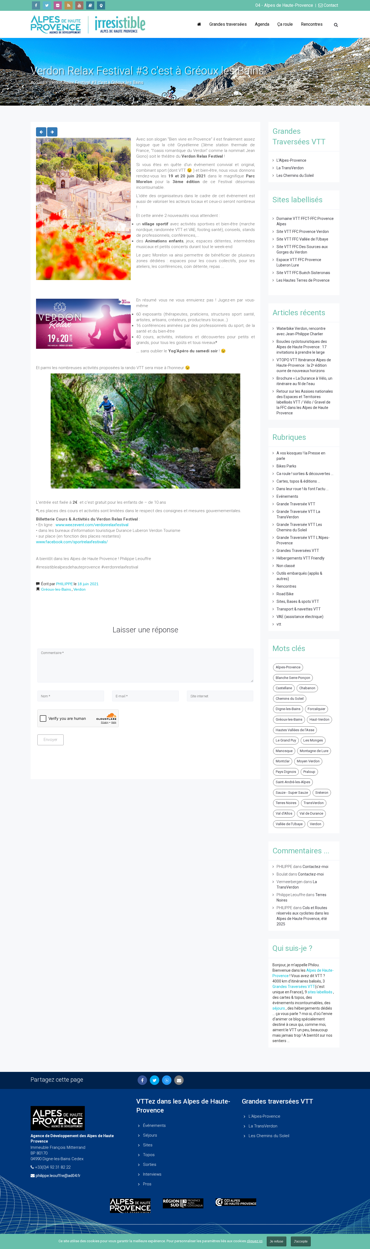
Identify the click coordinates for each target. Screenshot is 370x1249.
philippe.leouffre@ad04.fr (58, 1175)
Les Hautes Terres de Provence (303, 280)
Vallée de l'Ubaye (289, 824)
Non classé (286, 566)
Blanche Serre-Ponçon (293, 678)
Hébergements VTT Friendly (300, 558)
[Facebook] (36, 5)
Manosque (284, 751)
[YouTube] (79, 5)
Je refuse (276, 1241)
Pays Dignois (286, 772)
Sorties (149, 1164)
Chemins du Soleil (290, 699)
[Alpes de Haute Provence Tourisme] (101, 5)
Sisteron (321, 793)
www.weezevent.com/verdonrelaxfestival (92, 524)
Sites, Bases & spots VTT (298, 601)
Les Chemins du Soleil (295, 175)
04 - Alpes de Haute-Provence (284, 5)
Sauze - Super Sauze (292, 793)
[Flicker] (58, 5)
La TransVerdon (290, 168)
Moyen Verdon (308, 761)
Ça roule (285, 24)
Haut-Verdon (319, 719)
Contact (330, 5)
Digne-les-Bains (288, 709)
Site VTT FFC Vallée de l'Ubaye (302, 239)
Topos (149, 1154)
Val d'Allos (284, 813)
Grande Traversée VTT (296, 504)
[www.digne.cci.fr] (238, 1202)
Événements (154, 1125)
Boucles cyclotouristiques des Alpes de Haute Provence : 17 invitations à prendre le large (302, 346)
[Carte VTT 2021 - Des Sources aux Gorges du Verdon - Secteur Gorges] (52, 131)
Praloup (309, 772)
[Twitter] (47, 5)
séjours (278, 1008)
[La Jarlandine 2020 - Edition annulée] (41, 131)
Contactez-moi (315, 866)
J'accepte (301, 1241)
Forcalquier (316, 709)
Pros (147, 1184)
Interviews (152, 1174)
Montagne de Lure (314, 751)
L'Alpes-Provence (291, 160)
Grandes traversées (228, 24)
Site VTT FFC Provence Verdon (303, 231)
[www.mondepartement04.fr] (132, 1205)
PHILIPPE (64, 584)
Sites (147, 1145)
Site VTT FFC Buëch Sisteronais (303, 273)
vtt (279, 624)
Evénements (287, 496)
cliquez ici (254, 1241)
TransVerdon (314, 803)
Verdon (79, 589)
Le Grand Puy (286, 740)
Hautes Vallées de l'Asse (295, 730)
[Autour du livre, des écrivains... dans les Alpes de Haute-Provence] (90, 5)
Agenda (262, 24)
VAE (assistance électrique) (300, 616)
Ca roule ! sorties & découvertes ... (305, 473)
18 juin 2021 (88, 584)
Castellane (284, 688)
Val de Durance (311, 813)
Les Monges (313, 740)
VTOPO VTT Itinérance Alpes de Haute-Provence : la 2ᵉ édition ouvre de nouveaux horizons (304, 365)
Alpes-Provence (288, 667)
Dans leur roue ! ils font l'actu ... (303, 489)
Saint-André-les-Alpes (293, 782)
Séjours (150, 1135)
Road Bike (285, 594)
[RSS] (68, 5)
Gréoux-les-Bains (56, 589)
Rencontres (312, 24)
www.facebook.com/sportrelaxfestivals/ (72, 541)
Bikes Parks (286, 466)
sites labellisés (320, 992)
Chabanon (307, 688)
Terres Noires (286, 803)
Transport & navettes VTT (299, 609)
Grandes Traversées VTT (298, 550)
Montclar (283, 761)
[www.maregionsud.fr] (185, 1203)
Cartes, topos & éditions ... (298, 481)
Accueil (37, 82)
